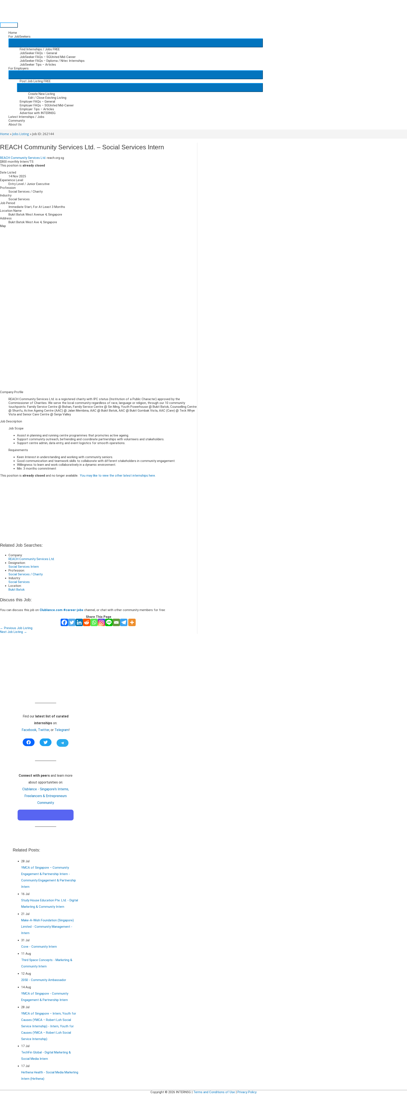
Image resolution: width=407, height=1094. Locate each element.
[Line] (109, 622)
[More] (132, 622)
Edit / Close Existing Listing (47, 98)
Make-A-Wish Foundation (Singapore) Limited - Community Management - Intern (47, 926)
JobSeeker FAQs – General (38, 53)
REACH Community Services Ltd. (23, 158)
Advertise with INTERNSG (38, 113)
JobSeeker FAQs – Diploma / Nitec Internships (52, 61)
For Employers (18, 68)
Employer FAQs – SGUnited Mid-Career (47, 105)
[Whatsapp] (94, 622)
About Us (15, 124)
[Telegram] (123, 622)
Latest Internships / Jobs (26, 117)
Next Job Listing (13, 632)
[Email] (116, 622)
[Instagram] (101, 622)
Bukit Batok (16, 589)
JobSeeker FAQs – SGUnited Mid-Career (48, 57)
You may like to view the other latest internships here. (118, 475)
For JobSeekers (19, 36)
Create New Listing (41, 94)
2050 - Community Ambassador (43, 980)
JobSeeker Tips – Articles (38, 64)
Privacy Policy (246, 1092)
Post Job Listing (35, 81)
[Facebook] (64, 622)
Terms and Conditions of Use (214, 1092)
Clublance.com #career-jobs (61, 610)
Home (12, 33)
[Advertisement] (98, 357)
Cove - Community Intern (39, 947)
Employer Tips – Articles (37, 109)
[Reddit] (86, 622)
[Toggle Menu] (135, 42)
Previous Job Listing (16, 628)
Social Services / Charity (25, 574)
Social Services (19, 582)
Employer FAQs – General (37, 101)
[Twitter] (71, 622)
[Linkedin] (79, 622)
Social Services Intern (23, 567)
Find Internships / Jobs (40, 49)
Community (16, 121)
